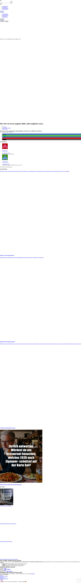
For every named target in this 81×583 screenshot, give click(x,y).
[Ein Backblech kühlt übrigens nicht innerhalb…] (6, 522)
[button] (4, 134)
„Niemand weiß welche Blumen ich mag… (8, 427)
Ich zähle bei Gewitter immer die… (6, 505)
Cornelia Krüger (5, 161)
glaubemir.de (32, 573)
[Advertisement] (40, 30)
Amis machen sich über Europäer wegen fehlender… (9, 559)
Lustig (5, 568)
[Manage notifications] (2, 581)
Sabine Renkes (5, 150)
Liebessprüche (4, 15)
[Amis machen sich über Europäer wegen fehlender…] (6, 558)
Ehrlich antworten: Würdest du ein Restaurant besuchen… (11, 484)
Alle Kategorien (5, 16)
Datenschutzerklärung (4, 576)
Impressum (2, 577)
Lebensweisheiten (5, 14)
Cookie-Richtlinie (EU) (4, 578)
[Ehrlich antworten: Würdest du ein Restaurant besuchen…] (21, 482)
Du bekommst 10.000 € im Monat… (6, 541)
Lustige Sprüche (5, 13)
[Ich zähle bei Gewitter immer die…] (6, 504)
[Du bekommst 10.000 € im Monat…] (6, 540)
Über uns (1, 575)
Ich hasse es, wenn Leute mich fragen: (7, 255)
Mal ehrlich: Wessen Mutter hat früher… (7, 341)
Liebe (5, 570)
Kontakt (1, 579)
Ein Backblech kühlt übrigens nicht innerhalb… (8, 523)
